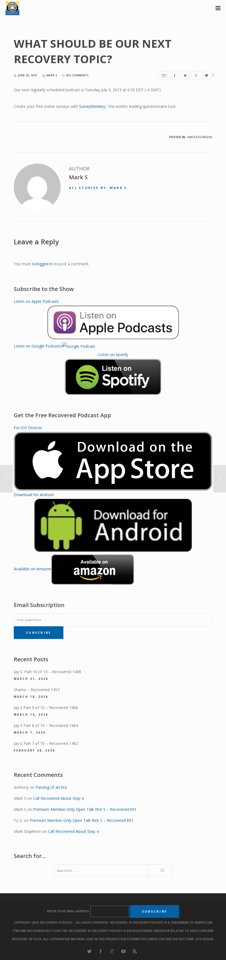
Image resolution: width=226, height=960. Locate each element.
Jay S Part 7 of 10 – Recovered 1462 (46, 743)
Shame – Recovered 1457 (37, 689)
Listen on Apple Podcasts (36, 301)
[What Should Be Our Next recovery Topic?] (164, 75)
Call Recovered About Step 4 (58, 798)
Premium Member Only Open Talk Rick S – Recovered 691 (85, 809)
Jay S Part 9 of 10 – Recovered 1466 (46, 707)
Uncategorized (199, 137)
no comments (77, 75)
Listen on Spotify (113, 354)
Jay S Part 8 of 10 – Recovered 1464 (46, 725)
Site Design (204, 939)
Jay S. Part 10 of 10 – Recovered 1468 (47, 671)
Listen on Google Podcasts (38, 346)
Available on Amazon (32, 568)
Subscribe (38, 632)
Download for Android (33, 494)
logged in (44, 263)
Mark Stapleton (27, 831)
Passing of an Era (51, 787)
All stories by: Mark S (98, 188)
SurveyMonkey (92, 106)
